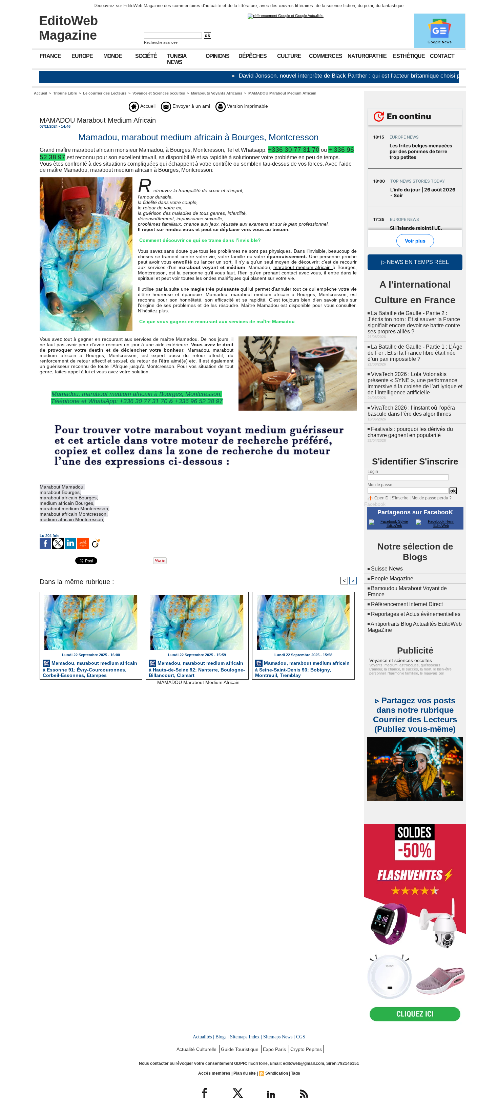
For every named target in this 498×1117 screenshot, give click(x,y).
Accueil (40, 93)
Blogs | (222, 1036)
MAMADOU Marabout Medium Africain (282, 93)
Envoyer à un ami (190, 106)
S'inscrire (400, 498)
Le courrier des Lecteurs (104, 93)
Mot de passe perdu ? (432, 498)
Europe (82, 56)
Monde (112, 56)
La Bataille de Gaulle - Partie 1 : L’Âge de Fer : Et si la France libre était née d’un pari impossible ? (415, 353)
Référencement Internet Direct (407, 604)
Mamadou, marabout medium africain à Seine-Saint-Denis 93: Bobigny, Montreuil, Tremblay (302, 668)
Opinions (217, 56)
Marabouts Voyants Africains (216, 93)
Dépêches (252, 56)
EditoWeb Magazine (68, 28)
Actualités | (203, 1036)
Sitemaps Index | (246, 1036)
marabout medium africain (303, 267)
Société (146, 56)
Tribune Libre (65, 93)
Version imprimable (247, 106)
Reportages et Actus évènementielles (415, 614)
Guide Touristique (240, 1049)
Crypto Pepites (306, 1049)
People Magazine (392, 578)
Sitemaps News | (279, 1036)
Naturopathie (367, 56)
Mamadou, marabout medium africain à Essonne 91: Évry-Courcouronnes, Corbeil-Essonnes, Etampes (90, 668)
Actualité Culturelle (197, 1049)
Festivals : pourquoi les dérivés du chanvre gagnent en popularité (410, 432)
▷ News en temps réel (415, 262)
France (50, 56)
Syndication (276, 1073)
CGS (300, 1036)
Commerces (325, 56)
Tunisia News (177, 59)
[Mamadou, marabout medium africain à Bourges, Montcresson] (297, 338)
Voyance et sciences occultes (400, 660)
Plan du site (244, 1073)
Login (373, 471)
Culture (289, 56)
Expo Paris (275, 1049)
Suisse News (387, 569)
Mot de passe (380, 484)
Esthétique (409, 56)
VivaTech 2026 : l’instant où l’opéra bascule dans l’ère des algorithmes (411, 411)
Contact (442, 56)
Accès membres (214, 1073)
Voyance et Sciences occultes (158, 93)
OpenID (381, 498)
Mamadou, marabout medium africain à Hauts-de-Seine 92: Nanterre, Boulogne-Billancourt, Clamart (197, 668)
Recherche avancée (161, 42)
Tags (295, 1073)
